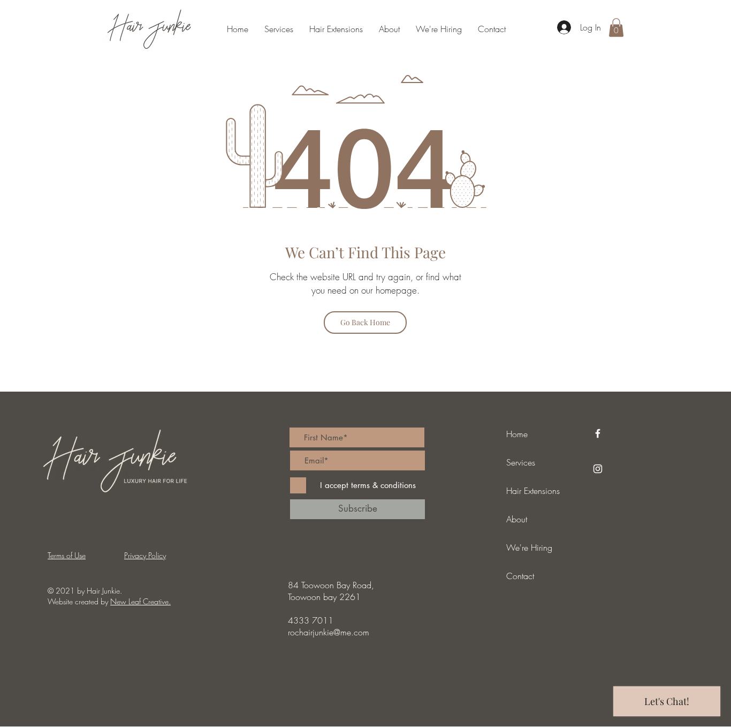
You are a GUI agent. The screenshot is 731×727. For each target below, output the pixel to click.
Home (517, 434)
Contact (520, 576)
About (516, 519)
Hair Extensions (533, 491)
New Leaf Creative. (140, 601)
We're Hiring (529, 547)
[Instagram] (598, 469)
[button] (616, 27)
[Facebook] (598, 433)
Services (520, 462)
